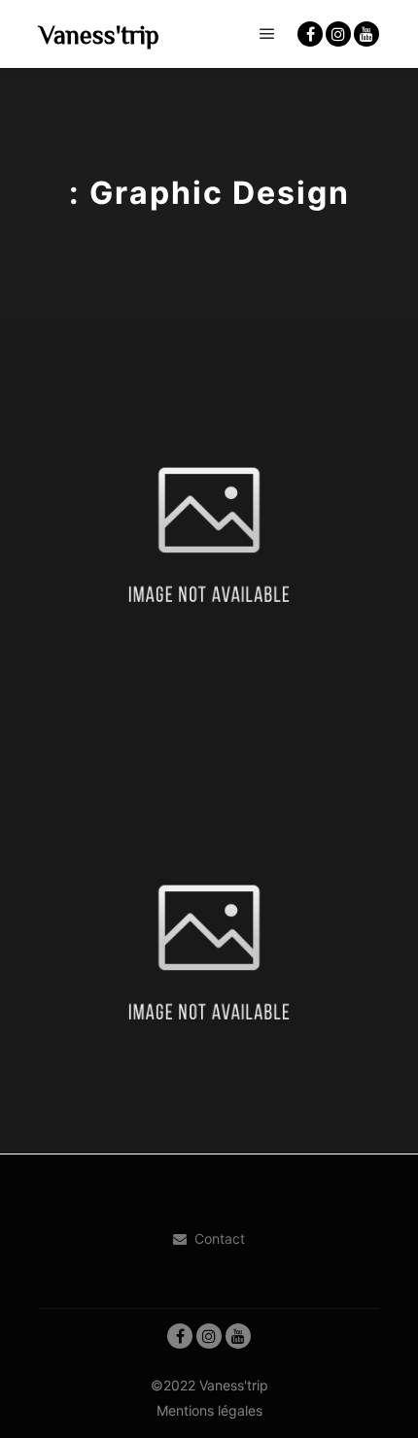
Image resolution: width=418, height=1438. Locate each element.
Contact (219, 1238)
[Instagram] (338, 34)
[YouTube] (366, 34)
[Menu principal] (267, 34)
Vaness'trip (99, 34)
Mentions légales (209, 1410)
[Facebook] (310, 34)
